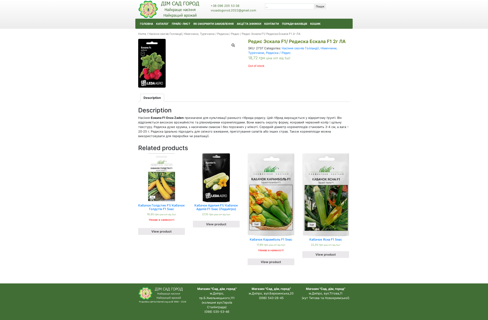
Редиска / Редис (228, 34)
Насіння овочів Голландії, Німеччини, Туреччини (182, 34)
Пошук (320, 6)
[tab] (152, 98)
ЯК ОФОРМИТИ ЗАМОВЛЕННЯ (213, 23)
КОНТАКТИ (271, 23)
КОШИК (315, 23)
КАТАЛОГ (162, 23)
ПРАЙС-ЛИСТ (181, 23)
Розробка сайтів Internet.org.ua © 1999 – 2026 (162, 301)
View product (161, 231)
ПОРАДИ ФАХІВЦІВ (294, 23)
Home (142, 34)
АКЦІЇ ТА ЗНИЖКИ (249, 23)
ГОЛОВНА (146, 23)
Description (152, 98)
